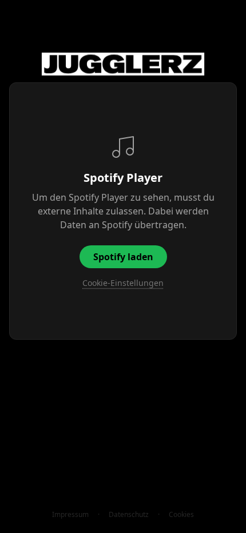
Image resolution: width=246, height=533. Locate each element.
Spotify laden (123, 256)
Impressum (70, 514)
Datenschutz (129, 514)
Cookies (181, 514)
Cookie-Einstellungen (123, 282)
